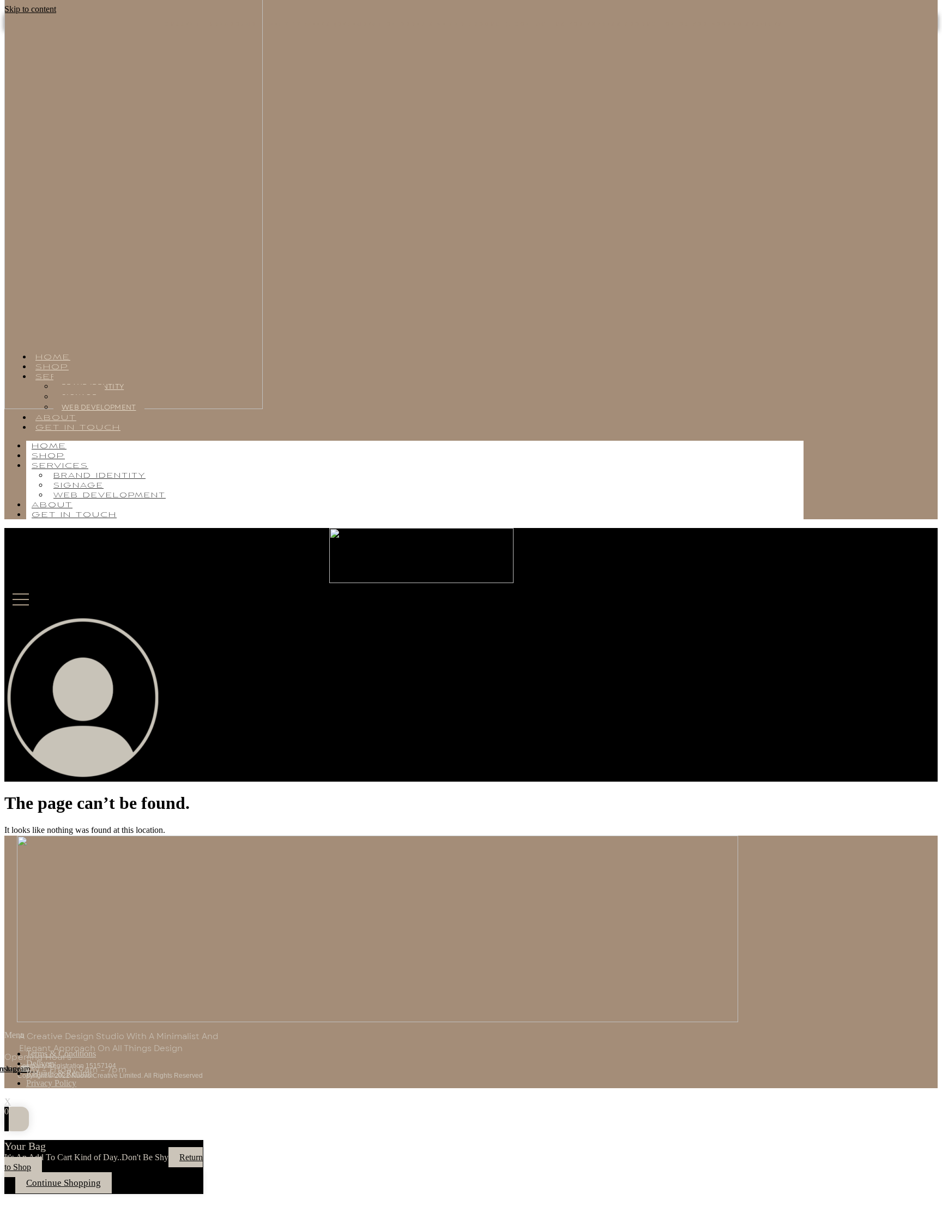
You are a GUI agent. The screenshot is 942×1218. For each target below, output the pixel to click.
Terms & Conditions (61, 1053)
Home (49, 446)
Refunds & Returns (59, 1073)
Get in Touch (77, 427)
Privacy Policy (51, 1083)
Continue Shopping (63, 1183)
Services (60, 466)
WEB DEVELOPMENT (99, 407)
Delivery (41, 1063)
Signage (78, 486)
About (52, 505)
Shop (48, 456)
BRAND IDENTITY (99, 476)
